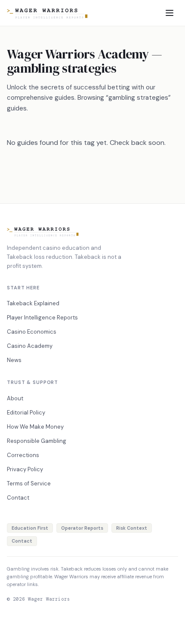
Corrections (23, 455)
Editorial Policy (26, 412)
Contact (18, 497)
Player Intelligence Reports (42, 317)
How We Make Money (35, 426)
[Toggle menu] (169, 12)
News (14, 360)
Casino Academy (29, 346)
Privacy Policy (25, 469)
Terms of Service (29, 483)
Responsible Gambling (36, 441)
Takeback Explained (33, 303)
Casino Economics (31, 331)
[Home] (47, 13)
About (15, 398)
